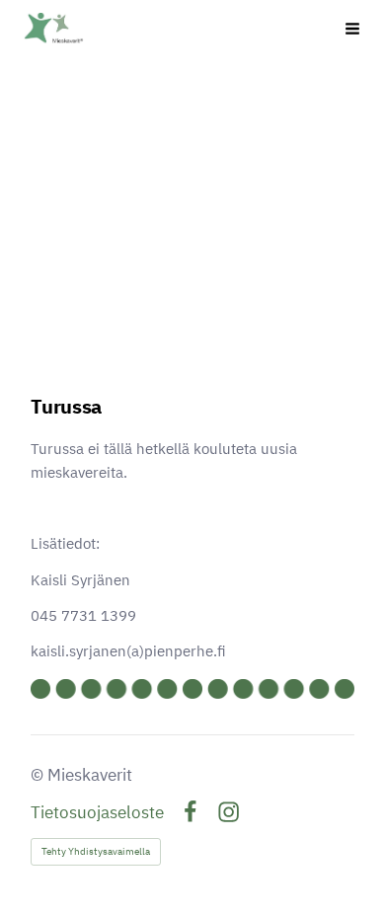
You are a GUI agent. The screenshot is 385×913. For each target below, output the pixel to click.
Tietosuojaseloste (97, 812)
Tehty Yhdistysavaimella (95, 851)
